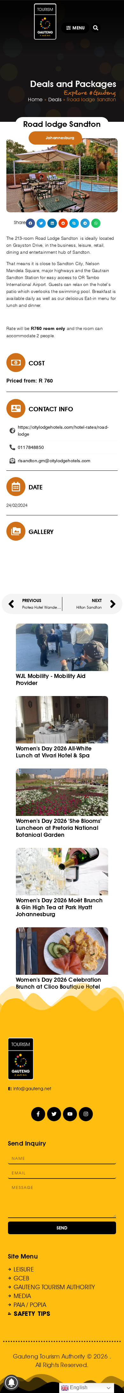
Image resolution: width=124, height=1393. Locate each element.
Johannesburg (60, 137)
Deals (54, 99)
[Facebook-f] (38, 1114)
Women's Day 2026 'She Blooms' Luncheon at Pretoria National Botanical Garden (58, 828)
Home (35, 99)
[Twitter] (54, 1114)
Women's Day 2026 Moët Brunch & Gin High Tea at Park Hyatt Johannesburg (59, 907)
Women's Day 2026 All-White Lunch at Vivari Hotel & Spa (54, 752)
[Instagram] (86, 1114)
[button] (95, 28)
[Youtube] (70, 1114)
